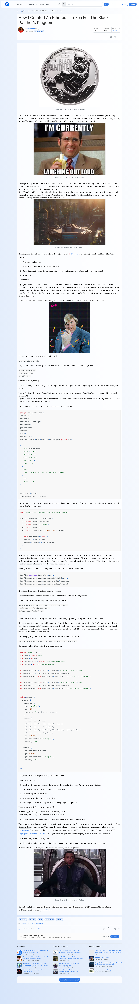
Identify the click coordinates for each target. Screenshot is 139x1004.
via (39, 923)
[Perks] (106, 4)
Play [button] (115, 30)
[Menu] (119, 37)
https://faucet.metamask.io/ (31, 834)
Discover (20, 4)
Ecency (19, 11)
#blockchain (27, 11)
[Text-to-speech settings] (119, 28)
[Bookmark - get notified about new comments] (111, 37)
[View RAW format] (104, 928)
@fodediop (74, 254)
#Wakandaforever (46, 910)
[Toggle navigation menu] (3, 4)
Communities (44, 4)
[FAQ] (59, 4)
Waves (31, 4)
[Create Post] (118, 4)
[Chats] (112, 4)
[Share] (115, 37)
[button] (19, 929)
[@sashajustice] (21, 30)
